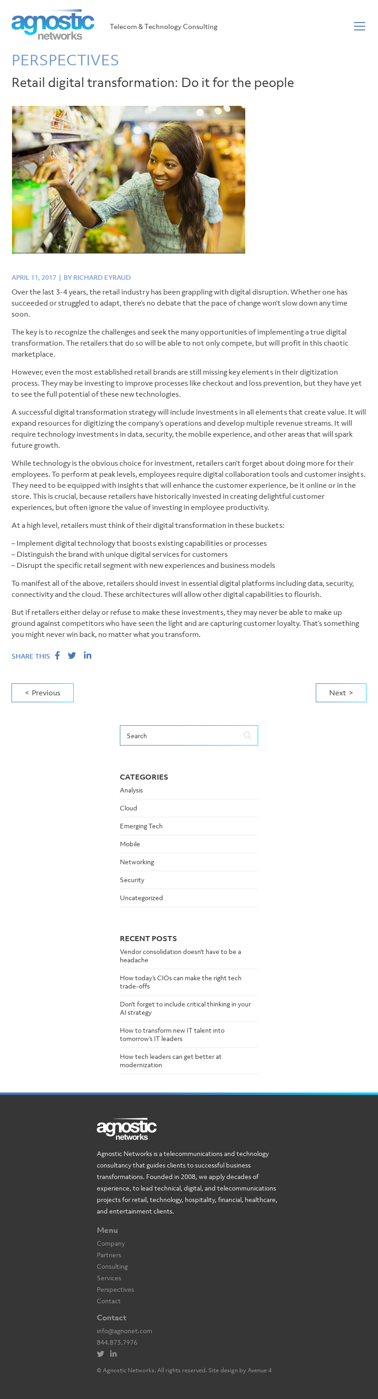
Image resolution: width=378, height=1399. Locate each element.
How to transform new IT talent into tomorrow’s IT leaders (172, 1034)
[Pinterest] (115, 1354)
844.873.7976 (117, 1342)
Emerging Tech (141, 825)
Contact (109, 1300)
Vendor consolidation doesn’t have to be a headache (180, 955)
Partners (109, 1254)
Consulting (112, 1266)
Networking (137, 861)
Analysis (131, 790)
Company (111, 1243)
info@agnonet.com (124, 1330)
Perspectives (115, 1289)
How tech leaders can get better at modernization (171, 1060)
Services (109, 1277)
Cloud (128, 808)
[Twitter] (103, 1354)
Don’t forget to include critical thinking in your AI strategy (185, 1008)
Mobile (130, 843)
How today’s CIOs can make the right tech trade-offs (181, 981)
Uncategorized (141, 897)
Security (132, 879)
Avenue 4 (260, 1370)
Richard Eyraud (102, 277)
